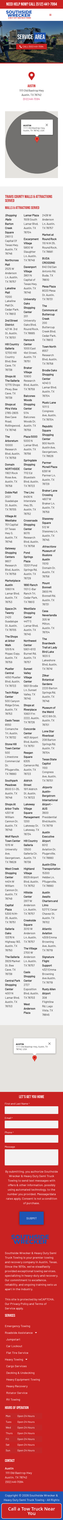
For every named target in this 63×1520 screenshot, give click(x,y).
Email (9, 1118)
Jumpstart (13, 1339)
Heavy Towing (14, 1359)
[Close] (47, 125)
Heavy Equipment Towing (23, 1379)
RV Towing (13, 1399)
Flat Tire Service (17, 1352)
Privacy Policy (19, 1304)
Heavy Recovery (17, 1386)
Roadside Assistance (19, 1332)
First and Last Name (17, 1103)
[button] (36, 139)
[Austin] (31, 76)
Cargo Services (16, 1366)
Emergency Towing (17, 1326)
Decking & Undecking (20, 1373)
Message (10, 1146)
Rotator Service (17, 1393)
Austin (31, 86)
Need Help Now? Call (21, 4)
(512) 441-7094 (46, 4)
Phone (9, 1132)
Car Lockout (14, 1346)
